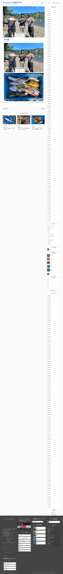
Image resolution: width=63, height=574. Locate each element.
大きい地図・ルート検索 (6, 528)
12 (7, 548)
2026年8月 (49, 9)
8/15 (51, 262)
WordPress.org (53, 514)
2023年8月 (49, 83)
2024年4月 (49, 66)
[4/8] (24, 119)
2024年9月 (49, 56)
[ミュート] (27, 529)
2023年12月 (49, 74)
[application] (24, 526)
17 (3, 550)
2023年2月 (49, 95)
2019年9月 (49, 179)
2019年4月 (49, 189)
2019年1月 (49, 195)
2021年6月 (49, 136)
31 (3, 554)
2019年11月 (49, 175)
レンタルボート (6, 104)
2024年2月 (49, 70)
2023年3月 (49, 93)
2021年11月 (49, 126)
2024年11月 (49, 52)
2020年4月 (49, 165)
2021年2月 (49, 144)
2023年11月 (49, 76)
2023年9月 (49, 367)
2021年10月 (49, 128)
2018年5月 (49, 212)
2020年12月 (49, 148)
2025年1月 (49, 48)
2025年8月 (49, 33)
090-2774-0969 (7, 534)
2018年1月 (49, 220)
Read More (10, 129)
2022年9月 (49, 105)
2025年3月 (49, 44)
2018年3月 (49, 216)
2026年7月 (49, 11)
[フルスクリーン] (29, 529)
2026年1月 (49, 23)
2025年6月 (49, 37)
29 (12, 552)
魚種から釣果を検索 (22, 550)
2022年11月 (49, 101)
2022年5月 (49, 113)
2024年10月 (49, 54)
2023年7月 (49, 85)
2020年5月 (49, 163)
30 (14, 552)
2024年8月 (49, 58)
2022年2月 (49, 119)
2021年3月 (49, 142)
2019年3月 (49, 191)
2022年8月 (49, 107)
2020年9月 (49, 154)
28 (10, 552)
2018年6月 (49, 210)
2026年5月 (49, 15)
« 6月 (3, 555)
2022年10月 (49, 103)
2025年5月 (49, 326)
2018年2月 (49, 218)
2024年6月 (49, 62)
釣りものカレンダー (22, 548)
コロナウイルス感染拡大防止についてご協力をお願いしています (24, 538)
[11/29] (10, 119)
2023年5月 (49, 89)
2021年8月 (49, 132)
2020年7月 (49, 158)
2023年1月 (49, 97)
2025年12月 (49, 25)
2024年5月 (49, 64)
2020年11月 (49, 150)
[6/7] (38, 119)
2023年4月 (49, 91)
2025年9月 (49, 31)
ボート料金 (20, 544)
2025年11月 (49, 27)
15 (12, 548)
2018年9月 (49, 204)
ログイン (53, 511)
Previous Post (5, 108)
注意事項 (20, 546)
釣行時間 (5, 569)
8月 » (6, 555)
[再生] (18, 529)
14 (10, 548)
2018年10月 (49, 488)
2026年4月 (49, 17)
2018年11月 (49, 199)
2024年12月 (49, 50)
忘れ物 (5, 567)
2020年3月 (49, 167)
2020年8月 (49, 156)
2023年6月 (49, 87)
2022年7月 (49, 109)
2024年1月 (49, 72)
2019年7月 (49, 183)
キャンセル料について (7, 563)
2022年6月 (49, 111)
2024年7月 (49, 60)
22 (12, 550)
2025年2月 (49, 46)
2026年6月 (49, 13)
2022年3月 (49, 117)
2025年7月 (49, 35)
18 (5, 550)
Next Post (42, 108)
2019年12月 (49, 173)
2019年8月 (49, 181)
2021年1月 (49, 146)
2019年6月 (49, 185)
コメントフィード (53, 513)
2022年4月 (49, 115)
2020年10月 (49, 152)
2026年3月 (49, 19)
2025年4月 (49, 42)
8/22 (51, 254)
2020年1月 (49, 171)
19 (7, 550)
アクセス (20, 535)
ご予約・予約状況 (21, 540)
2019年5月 (49, 187)
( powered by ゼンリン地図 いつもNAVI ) (9, 529)
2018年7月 (49, 208)
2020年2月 (49, 169)
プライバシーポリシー (22, 542)
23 (14, 550)
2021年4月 (49, 140)
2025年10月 (49, 29)
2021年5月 (49, 138)
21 (10, 550)
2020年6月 (49, 160)
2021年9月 (49, 130)
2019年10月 (49, 177)
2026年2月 (49, 21)
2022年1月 (49, 122)
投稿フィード (54, 512)
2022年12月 (49, 99)
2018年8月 (49, 206)
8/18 (51, 258)
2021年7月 (49, 134)
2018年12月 (49, 197)
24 (3, 552)
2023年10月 (49, 78)
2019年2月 (49, 193)
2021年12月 (49, 124)
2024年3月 (49, 68)
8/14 (51, 265)
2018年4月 (49, 214)
